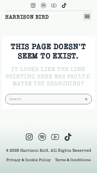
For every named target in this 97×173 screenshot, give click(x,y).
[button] (87, 16)
